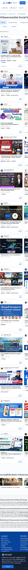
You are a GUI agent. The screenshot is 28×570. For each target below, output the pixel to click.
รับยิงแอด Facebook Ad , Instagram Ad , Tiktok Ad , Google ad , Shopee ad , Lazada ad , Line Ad (11, 91)
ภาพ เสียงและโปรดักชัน (6, 547)
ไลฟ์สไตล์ (3, 545)
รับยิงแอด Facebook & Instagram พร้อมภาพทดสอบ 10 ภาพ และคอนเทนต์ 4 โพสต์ (11, 387)
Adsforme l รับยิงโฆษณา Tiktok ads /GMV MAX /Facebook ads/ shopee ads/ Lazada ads (11, 421)
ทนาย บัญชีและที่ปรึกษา (7, 549)
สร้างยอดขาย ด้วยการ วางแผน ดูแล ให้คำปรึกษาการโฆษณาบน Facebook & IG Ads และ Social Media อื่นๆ (11, 57)
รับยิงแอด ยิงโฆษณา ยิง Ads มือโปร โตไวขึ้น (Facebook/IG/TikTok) (10, 189)
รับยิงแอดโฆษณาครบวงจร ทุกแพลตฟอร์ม (10, 254)
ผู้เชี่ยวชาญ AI (13, 8)
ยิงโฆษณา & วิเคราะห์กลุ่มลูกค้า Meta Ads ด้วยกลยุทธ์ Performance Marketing (11, 222)
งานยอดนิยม (4, 8)
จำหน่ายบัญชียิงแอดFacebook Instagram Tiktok (11, 354)
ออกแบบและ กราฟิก (6, 542)
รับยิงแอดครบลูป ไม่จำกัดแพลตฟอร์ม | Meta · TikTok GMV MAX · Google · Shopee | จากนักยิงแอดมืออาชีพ (11, 157)
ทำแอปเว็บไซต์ (4, 544)
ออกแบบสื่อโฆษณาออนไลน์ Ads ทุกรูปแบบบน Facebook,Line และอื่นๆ (11, 288)
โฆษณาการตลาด (12, 14)
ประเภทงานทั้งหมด (3, 14)
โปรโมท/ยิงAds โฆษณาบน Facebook (10, 320)
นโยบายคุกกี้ (18, 563)
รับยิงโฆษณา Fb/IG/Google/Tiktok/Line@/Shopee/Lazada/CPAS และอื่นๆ (11, 454)
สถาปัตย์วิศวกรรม (5, 551)
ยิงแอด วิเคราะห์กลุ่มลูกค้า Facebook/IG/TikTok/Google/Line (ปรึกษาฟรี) (9, 124)
